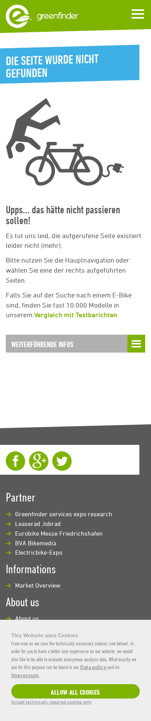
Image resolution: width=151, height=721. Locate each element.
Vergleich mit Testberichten (75, 314)
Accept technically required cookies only (51, 701)
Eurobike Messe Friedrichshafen (59, 533)
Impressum (25, 675)
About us (27, 618)
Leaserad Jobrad (38, 523)
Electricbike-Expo (38, 552)
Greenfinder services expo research (63, 513)
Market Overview (37, 585)
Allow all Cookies (75, 692)
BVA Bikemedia (35, 542)
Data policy (94, 667)
